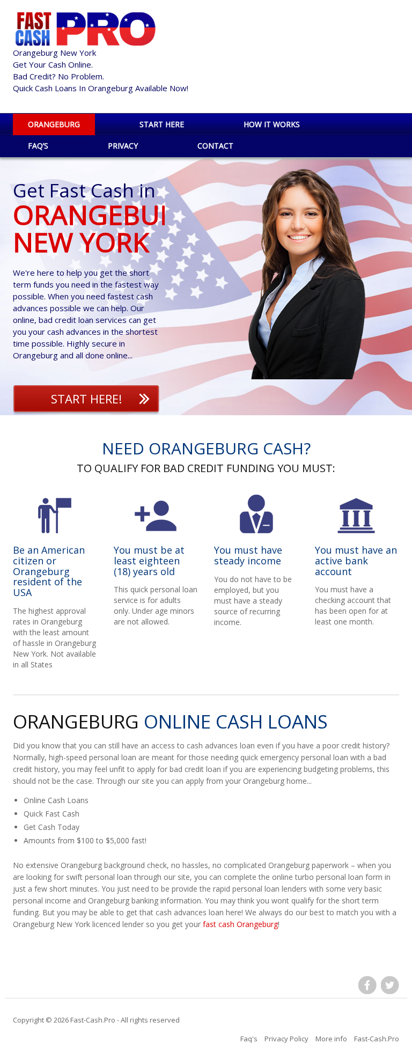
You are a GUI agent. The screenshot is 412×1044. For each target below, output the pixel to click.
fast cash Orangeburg (240, 924)
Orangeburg (54, 124)
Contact (215, 146)
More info (331, 1038)
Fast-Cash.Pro (92, 1020)
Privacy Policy (286, 1038)
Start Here (161, 124)
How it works (272, 124)
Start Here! (86, 399)
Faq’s (38, 146)
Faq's (249, 1038)
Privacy (123, 146)
